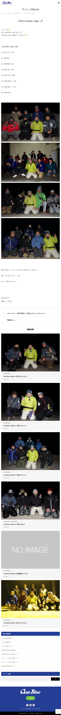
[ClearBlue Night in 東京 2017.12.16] (30, 352)
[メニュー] (58, 3)
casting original (7, 521)
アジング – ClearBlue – (30, 713)
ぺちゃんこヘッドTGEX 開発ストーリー (10, 658)
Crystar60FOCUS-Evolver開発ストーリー (10, 654)
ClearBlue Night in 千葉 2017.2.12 (15, 426)
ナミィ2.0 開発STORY (6, 642)
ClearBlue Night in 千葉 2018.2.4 (14, 524)
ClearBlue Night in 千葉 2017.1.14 (15, 475)
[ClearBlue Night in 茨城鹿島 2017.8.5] (30, 550)
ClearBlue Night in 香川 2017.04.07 (15, 623)
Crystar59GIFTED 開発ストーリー (8, 666)
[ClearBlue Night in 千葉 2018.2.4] (30, 500)
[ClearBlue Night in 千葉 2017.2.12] (30, 402)
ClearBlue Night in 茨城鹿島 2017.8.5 (16, 573)
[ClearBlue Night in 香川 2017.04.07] (30, 599)
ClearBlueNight (7, 373)
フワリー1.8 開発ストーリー (7, 646)
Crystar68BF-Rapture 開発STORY (8, 650)
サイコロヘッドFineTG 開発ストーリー (10, 662)
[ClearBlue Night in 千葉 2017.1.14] (30, 451)
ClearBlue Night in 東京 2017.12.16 (15, 376)
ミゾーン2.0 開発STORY (6, 638)
